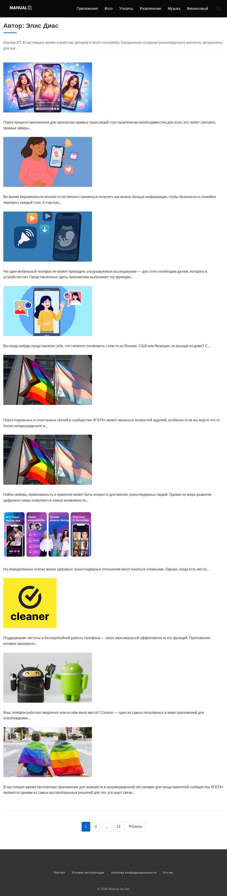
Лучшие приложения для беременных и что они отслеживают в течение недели (87, 191)
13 (118, 826)
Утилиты (126, 8)
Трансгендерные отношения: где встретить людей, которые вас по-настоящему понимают (99, 489)
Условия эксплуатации (88, 872)
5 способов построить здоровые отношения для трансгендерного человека (83, 563)
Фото (108, 8)
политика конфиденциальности (134, 872)
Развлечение (150, 8)
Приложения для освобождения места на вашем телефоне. (66, 706)
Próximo (135, 826)
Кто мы (168, 872)
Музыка (174, 8)
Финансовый (197, 8)
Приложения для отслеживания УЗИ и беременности (59, 265)
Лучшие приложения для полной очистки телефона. (58, 632)
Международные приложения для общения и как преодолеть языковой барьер (87, 340)
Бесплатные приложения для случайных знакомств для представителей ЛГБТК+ (89, 781)
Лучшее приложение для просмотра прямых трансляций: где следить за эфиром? (90, 116)
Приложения (87, 8)
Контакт (59, 872)
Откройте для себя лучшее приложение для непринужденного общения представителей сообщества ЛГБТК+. (110, 412)
